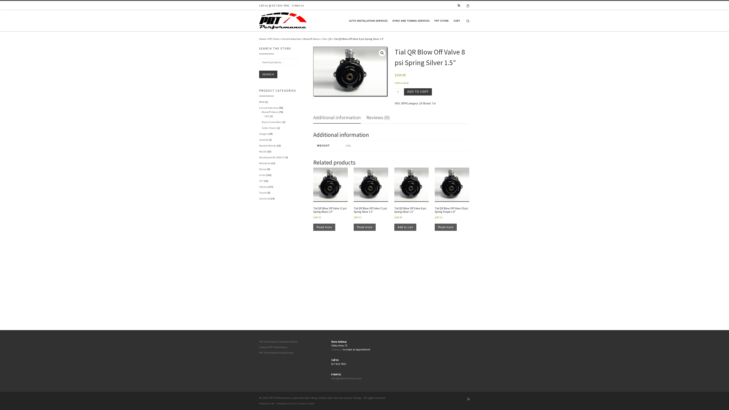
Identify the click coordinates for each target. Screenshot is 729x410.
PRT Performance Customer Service (278, 341)
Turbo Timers (269, 128)
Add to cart (418, 91)
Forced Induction (291, 39)
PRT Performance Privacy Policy (276, 352)
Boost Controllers (272, 122)
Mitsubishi (265, 163)
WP (273, 403)
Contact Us (337, 349)
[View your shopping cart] (468, 5)
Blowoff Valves (311, 39)
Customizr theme (305, 403)
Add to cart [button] (405, 227)
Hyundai (263, 139)
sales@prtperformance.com (346, 378)
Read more (324, 227)
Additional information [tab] (337, 117)
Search (268, 74)
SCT (261, 181)
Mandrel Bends (267, 145)
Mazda (263, 151)
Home (262, 39)
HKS (267, 116)
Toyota (263, 192)
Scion (262, 175)
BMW (262, 102)
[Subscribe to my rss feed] (459, 5)
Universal (264, 198)
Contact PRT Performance (273, 347)
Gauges (263, 134)
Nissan (263, 169)
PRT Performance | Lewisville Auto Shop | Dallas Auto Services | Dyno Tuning (315, 398)
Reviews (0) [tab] (378, 117)
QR (330, 39)
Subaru (263, 186)
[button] (382, 53)
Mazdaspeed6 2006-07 (272, 157)
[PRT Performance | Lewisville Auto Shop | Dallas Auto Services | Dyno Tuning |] (283, 20)
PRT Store (274, 39)
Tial (324, 39)
